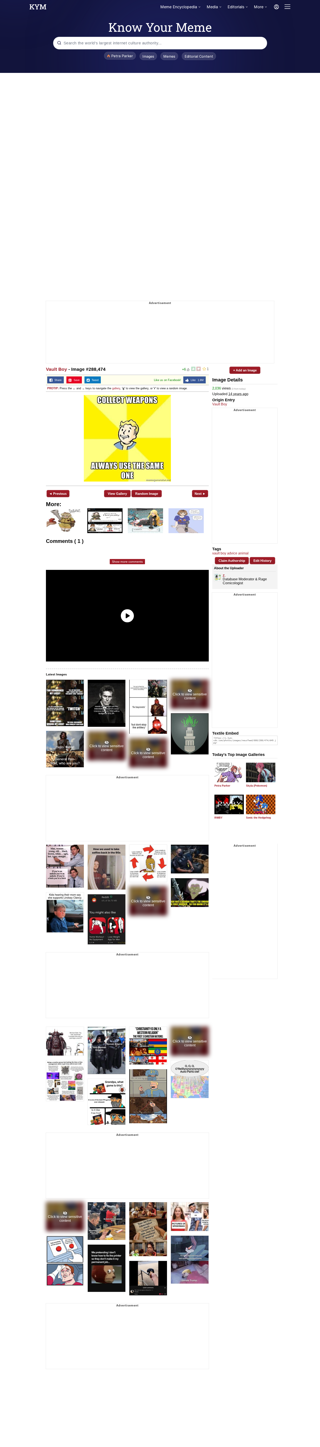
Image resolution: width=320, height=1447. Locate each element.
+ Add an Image (245, 370)
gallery (116, 388)
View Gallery (117, 493)
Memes (169, 56)
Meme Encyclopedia (178, 7)
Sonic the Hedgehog (258, 817)
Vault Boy (56, 369)
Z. (224, 575)
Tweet (94, 380)
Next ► (200, 493)
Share (57, 380)
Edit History (262, 560)
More (258, 7)
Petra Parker (222, 785)
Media (212, 7)
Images (148, 56)
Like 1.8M (196, 380)
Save (76, 380)
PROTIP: (53, 388)
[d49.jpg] (127, 438)
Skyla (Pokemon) (256, 785)
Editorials (235, 7)
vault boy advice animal (230, 553)
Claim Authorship (232, 560)
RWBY (218, 817)
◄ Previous (58, 493)
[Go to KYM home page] (37, 8)
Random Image (146, 493)
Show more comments (127, 561)
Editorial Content (199, 56)
